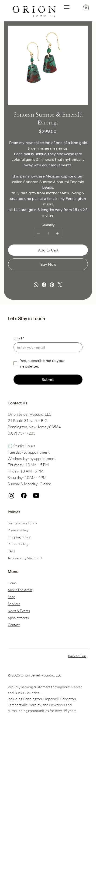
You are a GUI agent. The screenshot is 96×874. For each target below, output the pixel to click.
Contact (14, 625)
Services (14, 604)
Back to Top (77, 656)
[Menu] (67, 7)
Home (12, 583)
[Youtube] (36, 495)
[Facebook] (44, 284)
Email (19, 338)
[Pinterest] (51, 284)
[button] (86, 7)
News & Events (19, 611)
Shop (11, 597)
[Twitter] (59, 284)
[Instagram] (11, 495)
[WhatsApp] (36, 284)
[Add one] (57, 233)
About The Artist (20, 590)
